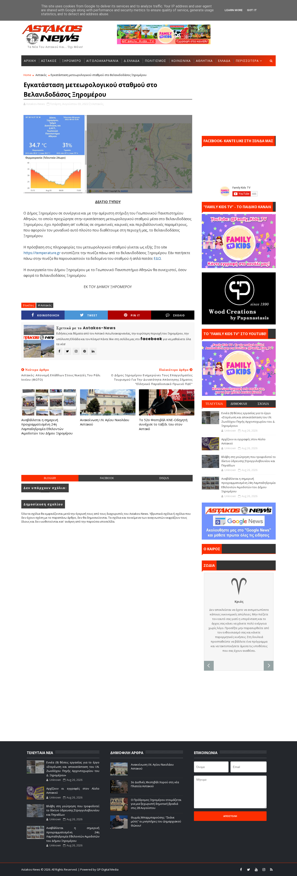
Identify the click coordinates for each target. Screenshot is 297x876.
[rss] (271, 869)
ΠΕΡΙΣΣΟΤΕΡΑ (247, 61)
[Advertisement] (108, 459)
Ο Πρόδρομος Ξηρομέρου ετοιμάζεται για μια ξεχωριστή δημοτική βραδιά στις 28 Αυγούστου (156, 804)
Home (27, 75)
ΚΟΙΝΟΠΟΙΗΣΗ (48, 315)
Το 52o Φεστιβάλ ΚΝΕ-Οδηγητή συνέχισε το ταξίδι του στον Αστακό (163, 424)
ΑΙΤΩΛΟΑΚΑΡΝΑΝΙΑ (102, 61)
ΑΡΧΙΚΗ (30, 61)
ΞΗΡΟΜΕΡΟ (71, 61)
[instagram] (263, 869)
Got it (252, 10)
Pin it (135, 315)
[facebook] (241, 869)
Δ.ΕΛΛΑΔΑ (132, 61)
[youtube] (256, 869)
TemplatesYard (151, 869)
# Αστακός (45, 305)
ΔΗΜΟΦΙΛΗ (238, 404)
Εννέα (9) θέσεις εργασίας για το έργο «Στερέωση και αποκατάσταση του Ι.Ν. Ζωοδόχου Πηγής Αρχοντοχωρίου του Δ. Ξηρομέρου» (248, 419)
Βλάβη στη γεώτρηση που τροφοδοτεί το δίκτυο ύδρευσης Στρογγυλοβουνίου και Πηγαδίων (248, 461)
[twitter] (248, 869)
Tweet (92, 315)
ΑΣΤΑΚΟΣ (49, 61)
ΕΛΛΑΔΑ (224, 61)
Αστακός (41, 75)
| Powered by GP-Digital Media (98, 869)
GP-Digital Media (195, 869)
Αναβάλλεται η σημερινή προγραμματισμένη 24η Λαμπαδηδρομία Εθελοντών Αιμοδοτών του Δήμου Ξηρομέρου (47, 426)
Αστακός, (98, 104)
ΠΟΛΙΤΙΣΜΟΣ (155, 61)
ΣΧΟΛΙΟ (179, 315)
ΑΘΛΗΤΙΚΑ (204, 61)
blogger (50, 478)
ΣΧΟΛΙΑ (263, 404)
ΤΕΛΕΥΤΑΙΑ (214, 404)
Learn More (234, 10)
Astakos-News (31, 869)
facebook (107, 478)
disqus (164, 478)
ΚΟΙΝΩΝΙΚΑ (181, 61)
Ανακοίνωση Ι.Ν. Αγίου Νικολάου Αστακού (104, 422)
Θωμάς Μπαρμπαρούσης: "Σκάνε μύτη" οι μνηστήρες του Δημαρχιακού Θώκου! (156, 821)
